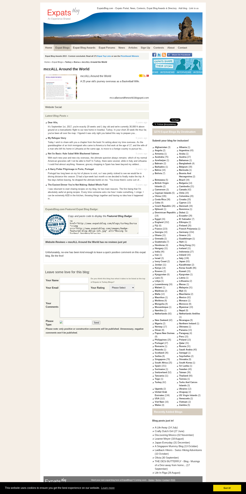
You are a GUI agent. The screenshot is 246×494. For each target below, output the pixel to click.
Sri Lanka (184, 366)
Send (96, 322)
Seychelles (184, 356)
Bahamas (184, 160)
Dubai (182, 212)
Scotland (159, 353)
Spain (158, 366)
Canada (183, 189)
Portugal (159, 343)
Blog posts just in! (163, 420)
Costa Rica (160, 199)
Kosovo (159, 271)
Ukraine (183, 389)
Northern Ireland (187, 323)
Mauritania (184, 294)
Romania (159, 346)
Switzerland (161, 372)
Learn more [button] (108, 487)
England (159, 222)
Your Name (52, 280)
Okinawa (183, 326)
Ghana (158, 235)
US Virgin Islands (188, 395)
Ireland (182, 255)
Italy (181, 258)
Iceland (183, 248)
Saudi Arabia (185, 349)
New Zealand (161, 320)
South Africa (161, 362)
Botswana (160, 180)
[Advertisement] (177, 96)
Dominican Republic (165, 212)
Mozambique (161, 307)
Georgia (159, 232)
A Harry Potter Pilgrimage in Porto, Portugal (71, 169)
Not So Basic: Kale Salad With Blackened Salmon (73, 153)
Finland (183, 225)
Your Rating (98, 287)
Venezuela (184, 398)
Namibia (159, 310)
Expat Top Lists (104, 56)
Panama (183, 330)
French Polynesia (188, 228)
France (158, 228)
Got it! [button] (227, 488)
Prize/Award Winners (130, 56)
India (157, 251)
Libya (157, 281)
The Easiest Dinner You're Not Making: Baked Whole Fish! (78, 184)
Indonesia (184, 251)
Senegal (183, 353)
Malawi (158, 287)
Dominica (184, 209)
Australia (159, 157)
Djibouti (159, 209)
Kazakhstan (185, 264)
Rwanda (159, 349)
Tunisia (183, 379)
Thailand (183, 375)
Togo (157, 379)
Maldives (159, 291)
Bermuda (183, 170)
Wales (158, 405)
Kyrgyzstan (160, 274)
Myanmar (184, 307)
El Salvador (185, 219)
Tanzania (159, 375)
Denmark (183, 206)
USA (157, 398)
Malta (157, 294)
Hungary (159, 248)
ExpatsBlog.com (105, 8)
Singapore (160, 359)
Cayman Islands (163, 193)
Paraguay (184, 333)
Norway (158, 326)
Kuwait (182, 271)
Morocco (183, 304)
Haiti (181, 242)
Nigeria (158, 323)
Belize (158, 170)
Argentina (184, 150)
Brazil (182, 180)
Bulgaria (183, 183)
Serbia (158, 356)
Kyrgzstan (184, 274)
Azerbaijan (160, 160)
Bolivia (158, 173)
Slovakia (183, 359)
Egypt (158, 219)
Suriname (160, 369)
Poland (182, 339)
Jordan (158, 264)
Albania (183, 147)
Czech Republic (163, 206)
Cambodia (184, 186)
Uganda (159, 389)
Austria (182, 157)
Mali (181, 291)
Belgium (183, 167)
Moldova (159, 300)
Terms (158, 480)
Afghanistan (161, 147)
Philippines (161, 339)
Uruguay (183, 392)
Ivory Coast (161, 261)
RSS (173, 480)
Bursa (77, 62)
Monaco (183, 300)
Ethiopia (183, 222)
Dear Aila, (53, 122)
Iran (157, 255)
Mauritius (160, 297)
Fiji (156, 225)
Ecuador (183, 215)
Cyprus (182, 202)
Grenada (159, 238)
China (158, 196)
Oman (158, 330)
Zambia (183, 405)
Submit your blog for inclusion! (170, 140)
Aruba (182, 154)
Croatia (182, 199)
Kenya (158, 268)
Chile (181, 193)
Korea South (185, 268)
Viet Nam (159, 402)
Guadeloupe (185, 238)
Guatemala (160, 242)
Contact (166, 480)
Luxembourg (161, 284)
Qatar (182, 343)
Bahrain (159, 163)
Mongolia (160, 304)
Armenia (159, 154)
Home (47, 62)
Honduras (160, 245)
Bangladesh (185, 163)
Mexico (182, 297)
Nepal (182, 310)
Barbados (160, 167)
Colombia (184, 196)
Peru (181, 336)
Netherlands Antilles (189, 313)
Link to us (194, 8)
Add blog (183, 8)
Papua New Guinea (164, 333)
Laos (157, 278)
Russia (182, 346)
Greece (182, 235)
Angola (158, 150)
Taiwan (182, 372)
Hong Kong (185, 245)
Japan (182, 261)
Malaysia (183, 287)
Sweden (183, 369)
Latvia (182, 278)
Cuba (157, 202)
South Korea (185, 362)
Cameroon (160, 189)
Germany (183, 232)
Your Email (52, 287)
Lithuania (184, 281)
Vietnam (183, 402)
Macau (182, 284)
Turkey (68, 62)
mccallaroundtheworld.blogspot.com (129, 97)
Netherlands (161, 313)
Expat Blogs (57, 62)
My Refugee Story (57, 138)
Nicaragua (184, 320)
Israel (157, 258)
